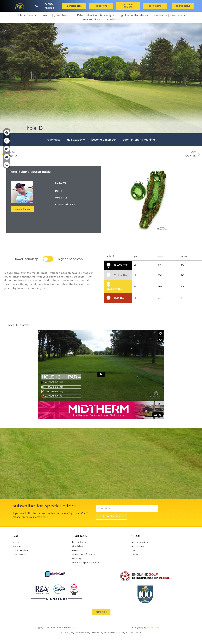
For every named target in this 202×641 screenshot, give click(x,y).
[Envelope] (7, 157)
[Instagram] (7, 141)
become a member (103, 140)
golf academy (76, 140)
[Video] (7, 149)
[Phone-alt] (7, 165)
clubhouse (53, 140)
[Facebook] (7, 133)
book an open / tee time (139, 140)
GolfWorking (153, 627)
